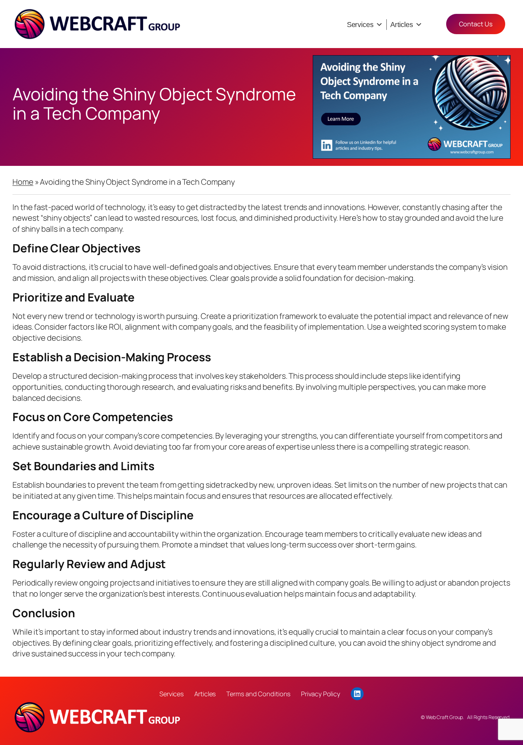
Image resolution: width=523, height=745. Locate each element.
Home (22, 182)
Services (360, 24)
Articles (401, 24)
